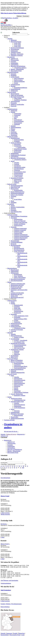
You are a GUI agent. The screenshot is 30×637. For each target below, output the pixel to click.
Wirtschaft (10, 332)
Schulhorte (17, 141)
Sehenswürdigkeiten (19, 81)
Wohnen (13, 129)
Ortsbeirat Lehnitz (19, 231)
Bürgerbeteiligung (12, 268)
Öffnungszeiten (15, 60)
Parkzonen (17, 411)
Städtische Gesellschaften (17, 104)
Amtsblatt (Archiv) (16, 52)
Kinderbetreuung (15, 138)
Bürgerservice (11, 57)
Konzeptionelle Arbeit (20, 172)
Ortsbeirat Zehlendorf (19, 239)
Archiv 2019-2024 (19, 251)
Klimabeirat (17, 386)
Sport (12, 198)
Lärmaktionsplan (15, 412)
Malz (15, 118)
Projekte (13, 303)
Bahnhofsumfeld (18, 305)
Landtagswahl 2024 (16, 288)
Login (22, 635)
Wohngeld (13, 371)
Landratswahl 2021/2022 (17, 293)
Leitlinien (16, 182)
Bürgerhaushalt (15, 270)
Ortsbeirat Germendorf (20, 230)
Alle (23, 467)
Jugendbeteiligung (19, 169)
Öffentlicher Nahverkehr (17, 414)
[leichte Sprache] (6, 21)
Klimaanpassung (18, 381)
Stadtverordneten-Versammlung (19, 216)
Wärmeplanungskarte (19, 380)
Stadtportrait (14, 110)
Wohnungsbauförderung (17, 369)
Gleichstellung (14, 64)
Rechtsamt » (4, 524)
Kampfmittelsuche (15, 89)
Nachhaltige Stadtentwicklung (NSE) (20, 318)
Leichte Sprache (15, 77)
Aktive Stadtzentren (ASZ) (21, 316)
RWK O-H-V (14, 357)
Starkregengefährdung (20, 368)
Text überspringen (5, 477)
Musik (12, 201)
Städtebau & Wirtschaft (10, 299)
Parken (12, 409)
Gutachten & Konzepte (17, 329)
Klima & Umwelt (11, 374)
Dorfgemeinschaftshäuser (17, 193)
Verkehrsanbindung (16, 127)
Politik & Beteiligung (9, 213)
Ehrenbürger (14, 135)
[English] (5, 23)
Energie (16, 388)
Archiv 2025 (17, 43)
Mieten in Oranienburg (17, 360)
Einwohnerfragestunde (17, 280)
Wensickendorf (18, 123)
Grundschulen (17, 146)
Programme (14, 314)
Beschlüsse (17, 247)
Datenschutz (21, 633)
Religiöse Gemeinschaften (17, 207)
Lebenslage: (4, 464)
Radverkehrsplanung (19, 404)
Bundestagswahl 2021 (16, 294)
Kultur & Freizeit (11, 184)
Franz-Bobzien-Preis (16, 211)
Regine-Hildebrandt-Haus (17, 191)
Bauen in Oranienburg (16, 361)
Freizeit (16, 83)
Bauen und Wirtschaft (19, 221)
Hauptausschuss (18, 219)
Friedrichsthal (17, 113)
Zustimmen (26, 16)
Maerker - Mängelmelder (17, 69)
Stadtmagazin (14, 51)
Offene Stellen (18, 98)
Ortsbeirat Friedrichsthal (20, 228)
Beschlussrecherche (19, 250)
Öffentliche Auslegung (17, 55)
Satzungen (13, 74)
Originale (16, 352)
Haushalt (13, 86)
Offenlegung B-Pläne (19, 328)
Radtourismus (17, 406)
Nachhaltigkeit (14, 355)
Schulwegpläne (21, 147)
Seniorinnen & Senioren (17, 178)
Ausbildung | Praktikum (20, 100)
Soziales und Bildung (19, 224)
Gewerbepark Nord (19, 342)
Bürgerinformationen (12, 72)
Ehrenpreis (13, 210)
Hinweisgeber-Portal (16, 70)
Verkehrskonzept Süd (19, 400)
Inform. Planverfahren (20, 277)
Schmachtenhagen (19, 121)
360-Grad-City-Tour (19, 348)
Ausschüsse (14, 218)
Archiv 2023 (17, 46)
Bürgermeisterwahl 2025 (17, 285)
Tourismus (13, 196)
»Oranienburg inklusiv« (20, 67)
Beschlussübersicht (19, 248)
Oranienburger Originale (17, 349)
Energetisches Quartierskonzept (18, 310)
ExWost (16, 320)
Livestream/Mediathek (16, 242)
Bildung (16, 389)
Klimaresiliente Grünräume (21, 392)
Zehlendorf (17, 124)
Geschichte (13, 132)
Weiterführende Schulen (20, 149)
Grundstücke (17, 365)
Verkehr (9, 397)
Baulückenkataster (19, 363)
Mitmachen (17, 354)
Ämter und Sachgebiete (17, 95)
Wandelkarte (17, 391)
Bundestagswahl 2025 (16, 286)
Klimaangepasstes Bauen (20, 366)
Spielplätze (13, 202)
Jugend (12, 161)
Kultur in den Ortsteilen (17, 195)
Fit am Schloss (18, 199)
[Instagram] (3, 21)
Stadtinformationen (12, 109)
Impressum (9, 633)
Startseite (3, 434)
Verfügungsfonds (18, 346)
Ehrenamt (13, 208)
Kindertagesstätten (19, 139)
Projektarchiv (17, 312)
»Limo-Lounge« (18, 176)
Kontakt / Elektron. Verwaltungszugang (11, 604)
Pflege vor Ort (18, 181)
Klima (12, 375)
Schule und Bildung (16, 142)
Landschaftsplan (15, 325)
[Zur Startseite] (1, 21)
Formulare (13, 61)
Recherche (13, 244)
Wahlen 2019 (14, 296)
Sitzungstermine (15, 240)
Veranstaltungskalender (17, 185)
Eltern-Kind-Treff (15, 187)
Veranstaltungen (15, 49)
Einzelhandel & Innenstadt (18, 343)
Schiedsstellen (14, 63)
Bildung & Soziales (12, 136)
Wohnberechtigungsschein (17, 372)
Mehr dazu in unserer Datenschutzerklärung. (13, 13)
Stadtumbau (17, 322)
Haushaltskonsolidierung (20, 87)
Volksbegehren (14, 271)
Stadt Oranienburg (19, 78)
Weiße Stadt (17, 308)
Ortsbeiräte (13, 227)
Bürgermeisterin (15, 93)
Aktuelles (9, 38)
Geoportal (13, 331)
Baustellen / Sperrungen (17, 54)
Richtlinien (13, 75)
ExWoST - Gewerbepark (20, 340)
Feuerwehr (13, 106)
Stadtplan (13, 126)
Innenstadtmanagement (20, 345)
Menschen (16, 351)
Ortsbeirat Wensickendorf (20, 237)
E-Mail (2, 537)
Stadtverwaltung (18, 80)
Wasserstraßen (14, 417)
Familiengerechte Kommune (18, 155)
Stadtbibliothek (15, 153)
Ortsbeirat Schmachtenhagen (21, 236)
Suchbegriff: (4, 462)
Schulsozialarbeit (18, 173)
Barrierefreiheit (5, 635)
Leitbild (13, 130)
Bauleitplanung (18, 274)
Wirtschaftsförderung (16, 335)
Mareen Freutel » (5, 544)
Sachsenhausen (18, 119)
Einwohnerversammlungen (18, 279)
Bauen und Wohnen (12, 358)
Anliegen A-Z (14, 58)
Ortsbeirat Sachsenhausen (21, 234)
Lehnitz (16, 116)
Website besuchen (5, 514)
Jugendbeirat (17, 165)
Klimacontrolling (18, 384)
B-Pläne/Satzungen (16, 326)
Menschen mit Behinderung (18, 66)
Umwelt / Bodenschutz (17, 394)
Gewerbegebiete (15, 339)
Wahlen (9, 282)
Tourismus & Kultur (9, 420)
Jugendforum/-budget (19, 167)
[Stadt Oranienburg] (9, 18)
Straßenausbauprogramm (17, 418)
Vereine (13, 205)
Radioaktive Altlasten (19, 395)
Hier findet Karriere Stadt (17, 97)
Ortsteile (13, 112)
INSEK (13, 302)
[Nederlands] (2, 23)
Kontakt (15, 633)
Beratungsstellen (18, 190)
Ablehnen (19, 16)
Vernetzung (17, 170)
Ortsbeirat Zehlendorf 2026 (18, 283)
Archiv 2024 (17, 44)
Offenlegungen (15, 273)
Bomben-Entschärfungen (17, 48)
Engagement (10, 204)
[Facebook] (2, 21)
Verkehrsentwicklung (16, 398)
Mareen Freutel (5, 496)
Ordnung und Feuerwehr (20, 222)
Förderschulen (18, 150)
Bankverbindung (5, 606)
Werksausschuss (18, 225)
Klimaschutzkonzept (19, 383)
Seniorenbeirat (18, 179)
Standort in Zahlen (19, 337)
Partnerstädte (14, 133)
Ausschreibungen (15, 101)
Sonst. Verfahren (18, 276)
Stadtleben (7, 107)
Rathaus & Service (7, 36)
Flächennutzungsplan (16, 323)
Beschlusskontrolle (16, 245)
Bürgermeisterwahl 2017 (17, 297)
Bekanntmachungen (16, 41)
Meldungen (14, 40)
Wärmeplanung (18, 378)
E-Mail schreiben (5, 513)
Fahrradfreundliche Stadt (17, 401)
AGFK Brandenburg (19, 407)
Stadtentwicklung (11, 300)
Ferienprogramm (18, 175)
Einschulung (17, 144)
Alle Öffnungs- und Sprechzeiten (9, 580)
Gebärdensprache (15, 84)
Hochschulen (17, 152)
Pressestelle (14, 103)
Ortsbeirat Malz (18, 233)
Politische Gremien (12, 214)
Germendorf (17, 115)
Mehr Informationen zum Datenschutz (11, 31)
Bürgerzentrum (15, 188)
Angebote (16, 164)
